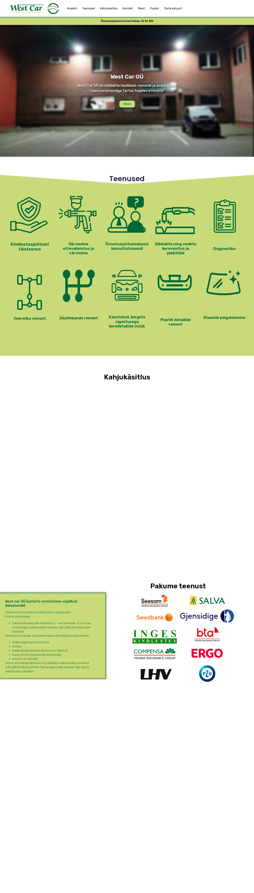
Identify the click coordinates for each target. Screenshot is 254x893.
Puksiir (154, 8)
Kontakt (128, 8)
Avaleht (72, 8)
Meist (141, 8)
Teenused (88, 8)
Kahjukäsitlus (108, 8)
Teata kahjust (173, 8)
